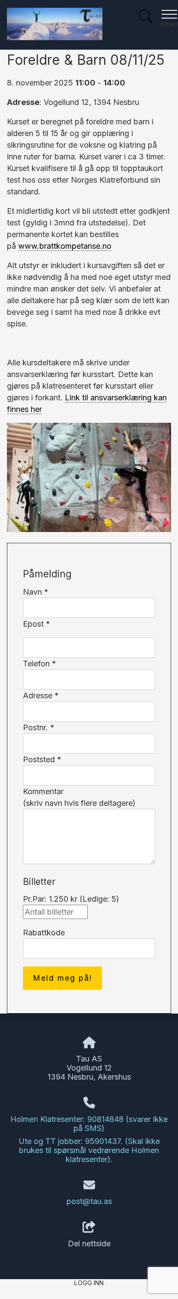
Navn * (35, 591)
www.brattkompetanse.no (64, 245)
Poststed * (42, 759)
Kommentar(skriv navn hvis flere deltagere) (79, 797)
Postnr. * (38, 727)
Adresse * (41, 695)
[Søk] (145, 17)
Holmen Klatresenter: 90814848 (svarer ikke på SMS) (89, 1124)
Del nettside (89, 1243)
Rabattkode (44, 932)
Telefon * (39, 663)
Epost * (36, 623)
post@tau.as (89, 1201)
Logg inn (89, 1282)
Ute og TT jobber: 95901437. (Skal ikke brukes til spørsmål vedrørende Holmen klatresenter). (89, 1150)
